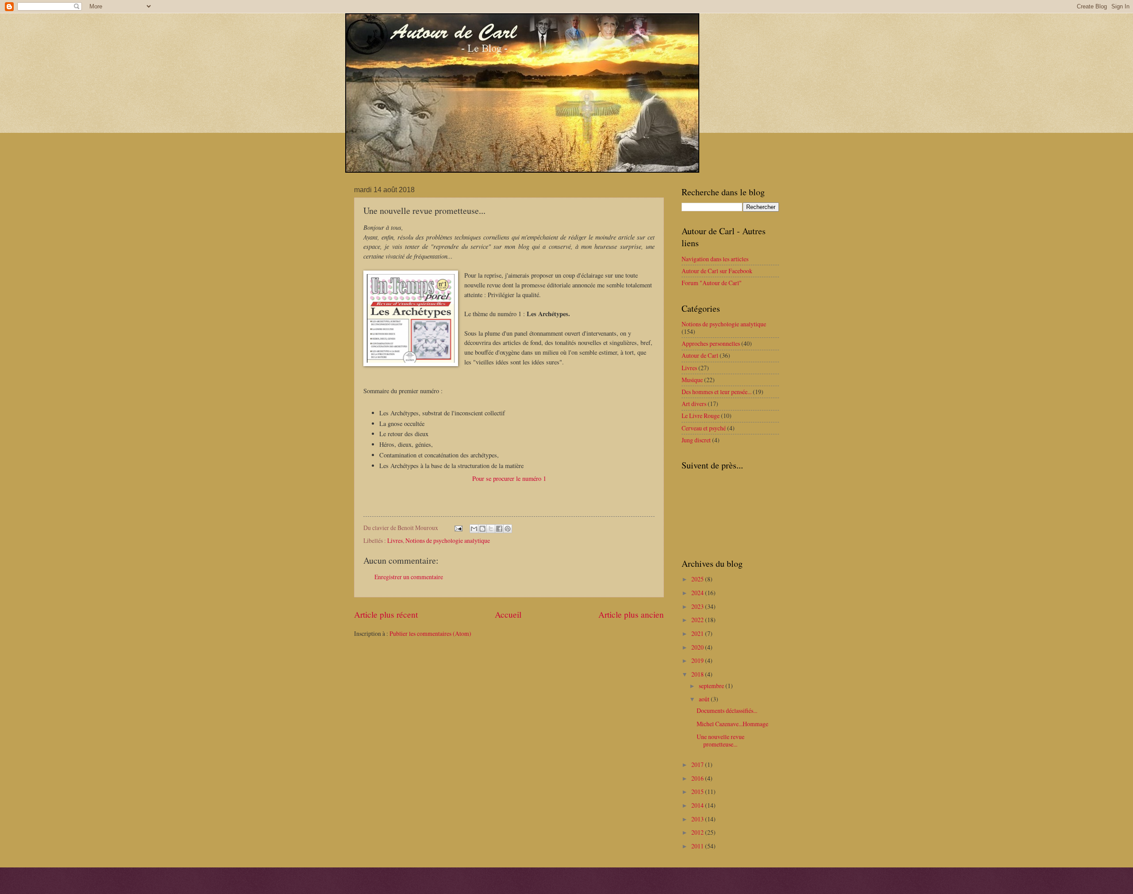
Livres (395, 540)
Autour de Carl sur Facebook (717, 271)
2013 (698, 819)
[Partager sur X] (490, 528)
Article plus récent (386, 614)
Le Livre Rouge (701, 415)
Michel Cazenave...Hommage (732, 724)
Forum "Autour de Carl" (712, 283)
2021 (698, 633)
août (705, 699)
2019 (698, 660)
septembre (712, 685)
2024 (698, 592)
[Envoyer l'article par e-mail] (458, 527)
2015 (698, 791)
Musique (692, 379)
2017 (698, 764)
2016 (698, 778)
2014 (698, 805)
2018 (698, 674)
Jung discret (696, 440)
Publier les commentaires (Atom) (430, 633)
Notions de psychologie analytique (447, 540)
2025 (698, 579)
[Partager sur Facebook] (499, 528)
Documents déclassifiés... (727, 710)
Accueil (508, 614)
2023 (698, 606)
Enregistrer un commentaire (408, 577)
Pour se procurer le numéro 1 (509, 478)
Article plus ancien (631, 614)
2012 (698, 832)
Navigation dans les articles (715, 259)
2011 (698, 846)
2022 (698, 619)
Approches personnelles (711, 343)
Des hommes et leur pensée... (716, 391)
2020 (698, 647)
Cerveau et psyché (704, 428)
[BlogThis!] (482, 528)
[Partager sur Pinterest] (507, 528)
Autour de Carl (700, 355)
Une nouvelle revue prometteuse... (720, 740)
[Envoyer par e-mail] (474, 528)
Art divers (694, 403)
